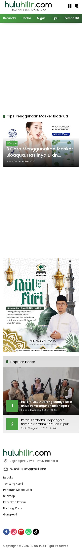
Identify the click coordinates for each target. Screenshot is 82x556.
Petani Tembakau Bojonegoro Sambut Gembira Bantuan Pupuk (45, 422)
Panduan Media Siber (17, 490)
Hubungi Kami (12, 508)
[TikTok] (36, 532)
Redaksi (8, 477)
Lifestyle (12, 143)
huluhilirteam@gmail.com (28, 469)
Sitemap (9, 496)
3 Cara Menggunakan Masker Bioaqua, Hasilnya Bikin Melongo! (39, 152)
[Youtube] (21, 532)
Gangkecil (10, 514)
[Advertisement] (41, 67)
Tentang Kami (13, 484)
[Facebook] (6, 532)
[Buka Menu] (69, 6)
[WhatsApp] (28, 532)
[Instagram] (14, 532)
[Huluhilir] (28, 6)
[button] (76, 6)
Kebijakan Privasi (14, 502)
